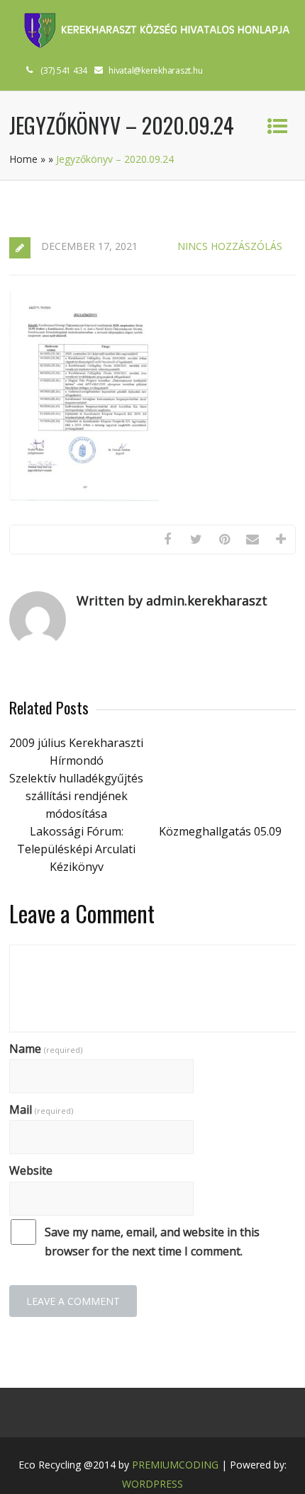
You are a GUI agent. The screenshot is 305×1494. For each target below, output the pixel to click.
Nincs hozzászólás (229, 246)
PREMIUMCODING (175, 1464)
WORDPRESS (152, 1483)
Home (23, 159)
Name (45, 1048)
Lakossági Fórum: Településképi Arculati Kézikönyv (76, 848)
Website (30, 1170)
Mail (41, 1109)
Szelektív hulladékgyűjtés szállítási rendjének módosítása (76, 795)
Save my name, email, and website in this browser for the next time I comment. (152, 1241)
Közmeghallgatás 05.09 (220, 831)
